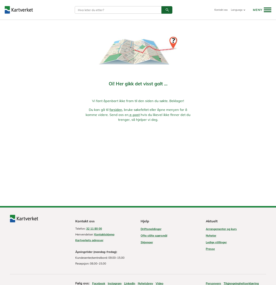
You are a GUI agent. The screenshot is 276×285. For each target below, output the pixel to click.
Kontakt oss (221, 10)
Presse (210, 249)
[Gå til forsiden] (19, 9)
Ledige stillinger (216, 242)
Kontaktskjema (104, 234)
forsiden (115, 110)
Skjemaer (147, 242)
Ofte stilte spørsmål (154, 235)
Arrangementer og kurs (221, 229)
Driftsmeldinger (151, 229)
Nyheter (211, 235)
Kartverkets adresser (89, 240)
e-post (134, 115)
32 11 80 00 (94, 228)
